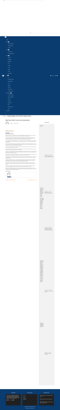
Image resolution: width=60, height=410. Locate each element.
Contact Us (24, 399)
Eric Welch (8, 176)
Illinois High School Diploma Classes (49, 291)
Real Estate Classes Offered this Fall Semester (49, 193)
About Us (24, 395)
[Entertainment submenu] (11, 93)
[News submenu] (8, 49)
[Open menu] (3, 75)
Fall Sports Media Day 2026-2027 (48, 354)
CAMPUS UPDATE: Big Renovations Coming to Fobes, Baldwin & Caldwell (49, 229)
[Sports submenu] (8, 55)
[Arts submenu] (8, 75)
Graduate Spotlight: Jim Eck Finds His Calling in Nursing (19, 116)
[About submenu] (8, 41)
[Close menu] (5, 37)
